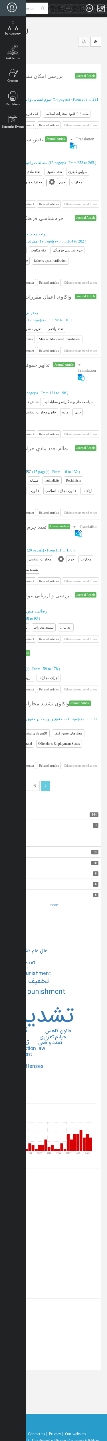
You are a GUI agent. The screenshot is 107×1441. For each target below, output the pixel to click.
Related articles (49, 125)
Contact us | (37, 1434)
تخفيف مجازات (27, 981)
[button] (88, 370)
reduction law (29, 1049)
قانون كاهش (58, 1031)
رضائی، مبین (36, 611)
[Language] (89, 8)
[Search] (42, 8)
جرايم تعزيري (53, 1037)
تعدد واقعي (50, 1043)
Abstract (28, 125)
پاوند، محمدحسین (33, 234)
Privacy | (56, 1434)
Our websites (75, 1434)
